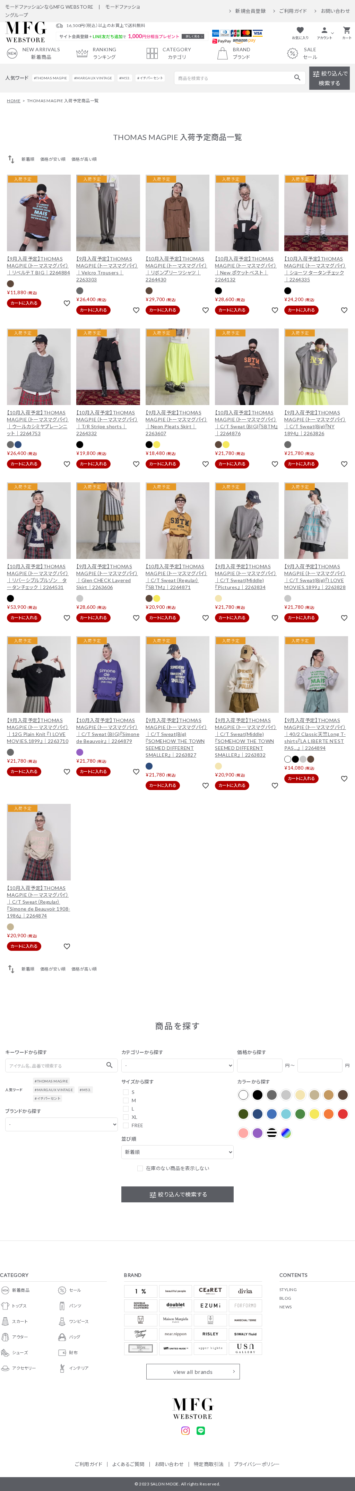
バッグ (74, 1337)
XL (135, 1117)
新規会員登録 (250, 11)
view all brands (193, 1371)
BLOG (285, 1298)
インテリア (79, 1368)
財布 (73, 1352)
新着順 (28, 159)
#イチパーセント (150, 78)
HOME (13, 100)
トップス (19, 1305)
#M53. (125, 78)
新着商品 (20, 1290)
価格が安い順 (53, 159)
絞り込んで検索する (330, 78)
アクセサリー (24, 1368)
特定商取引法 (209, 1464)
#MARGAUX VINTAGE (93, 78)
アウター (20, 1337)
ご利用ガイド (293, 11)
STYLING (288, 1289)
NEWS (285, 1306)
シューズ (20, 1352)
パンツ (75, 1305)
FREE (138, 1125)
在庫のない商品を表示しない (177, 1168)
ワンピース (79, 1321)
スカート (20, 1321)
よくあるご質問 (128, 1464)
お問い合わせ (335, 11)
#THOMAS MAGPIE (50, 78)
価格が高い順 (84, 159)
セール (75, 1290)
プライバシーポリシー (257, 1464)
